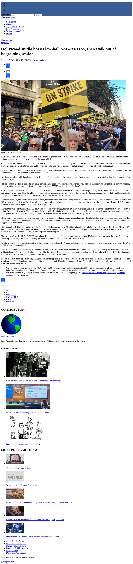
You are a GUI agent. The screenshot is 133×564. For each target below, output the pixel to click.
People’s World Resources (17, 548)
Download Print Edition (16, 553)
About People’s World (15, 541)
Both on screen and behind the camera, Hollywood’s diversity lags (33, 381)
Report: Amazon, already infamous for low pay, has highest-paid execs (35, 519)
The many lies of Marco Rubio (18, 468)
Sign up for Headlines (15, 26)
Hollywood (11, 295)
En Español (11, 22)
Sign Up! (5, 43)
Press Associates (39, 60)
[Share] (69, 66)
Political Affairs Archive (16, 543)
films (8, 292)
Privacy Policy (12, 550)
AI (7, 290)
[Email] (69, 72)
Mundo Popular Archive (16, 546)
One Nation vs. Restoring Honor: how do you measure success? (32, 537)
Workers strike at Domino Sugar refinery (22, 485)
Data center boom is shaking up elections (23, 444)
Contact (9, 24)
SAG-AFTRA (12, 297)
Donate (9, 33)
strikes (8, 299)
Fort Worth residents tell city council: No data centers (28, 412)
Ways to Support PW (15, 31)
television (10, 302)
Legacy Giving (12, 29)
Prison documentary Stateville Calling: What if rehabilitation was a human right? (39, 502)
